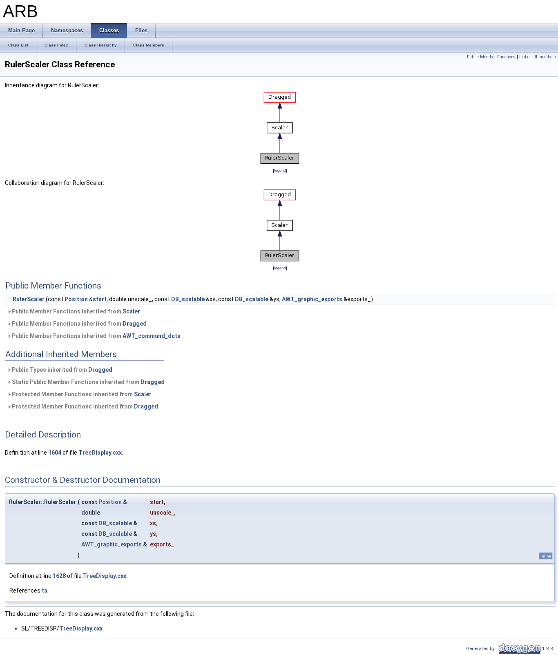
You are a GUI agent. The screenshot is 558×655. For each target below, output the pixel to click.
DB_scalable (188, 299)
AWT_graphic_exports (312, 299)
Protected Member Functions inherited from (81, 394)
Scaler (131, 311)
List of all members (537, 57)
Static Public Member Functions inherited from (88, 382)
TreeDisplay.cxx (100, 452)
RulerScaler (29, 299)
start (100, 299)
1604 (54, 452)
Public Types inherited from (61, 369)
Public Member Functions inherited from (75, 311)
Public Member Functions (491, 57)
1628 (59, 576)
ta (44, 590)
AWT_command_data (152, 336)
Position (76, 299)
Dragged (135, 323)
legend (280, 170)
